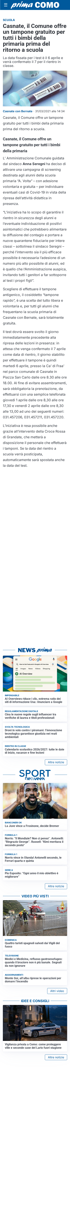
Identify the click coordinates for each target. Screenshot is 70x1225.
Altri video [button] (57, 991)
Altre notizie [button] (56, 762)
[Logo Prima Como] (35, 5)
